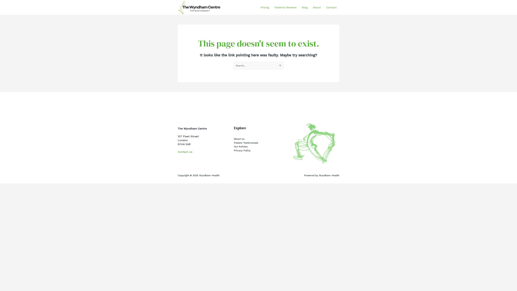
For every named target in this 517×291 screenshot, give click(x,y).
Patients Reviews (285, 7)
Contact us (185, 151)
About (317, 7)
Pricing (265, 7)
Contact (331, 7)
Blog (305, 7)
